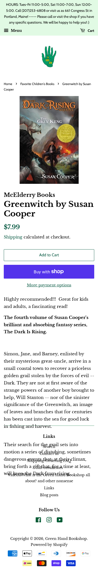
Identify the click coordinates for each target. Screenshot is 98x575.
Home (8, 84)
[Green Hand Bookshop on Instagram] (49, 521)
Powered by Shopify (49, 544)
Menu (16, 31)
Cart (90, 30)
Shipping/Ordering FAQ (49, 460)
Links (49, 488)
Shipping (13, 236)
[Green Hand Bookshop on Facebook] (38, 521)
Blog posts (49, 495)
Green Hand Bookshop (66, 538)
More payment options (49, 285)
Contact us (49, 453)
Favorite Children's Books (37, 84)
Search (49, 446)
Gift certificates (49, 467)
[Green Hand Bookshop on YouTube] (60, 521)
